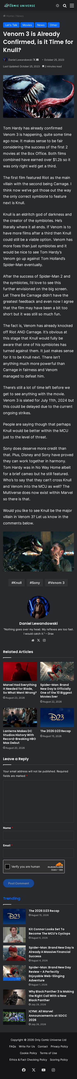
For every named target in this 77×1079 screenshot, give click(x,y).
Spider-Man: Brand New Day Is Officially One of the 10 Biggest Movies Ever (56, 691)
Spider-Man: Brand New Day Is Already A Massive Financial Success (51, 951)
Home (10, 16)
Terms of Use (48, 1053)
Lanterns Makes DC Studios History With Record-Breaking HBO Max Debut (19, 737)
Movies (27, 25)
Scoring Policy (59, 1059)
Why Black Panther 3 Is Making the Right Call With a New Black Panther (51, 995)
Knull (18, 583)
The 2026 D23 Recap (55, 731)
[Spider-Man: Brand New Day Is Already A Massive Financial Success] (14, 953)
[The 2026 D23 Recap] (57, 717)
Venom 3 (57, 583)
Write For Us (27, 1046)
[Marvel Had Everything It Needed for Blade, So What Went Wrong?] (20, 671)
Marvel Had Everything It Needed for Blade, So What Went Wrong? (20, 689)
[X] (38, 640)
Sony (36, 583)
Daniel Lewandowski (20, 59)
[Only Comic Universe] (19, 5)
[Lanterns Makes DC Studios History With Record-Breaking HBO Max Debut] (20, 717)
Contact (43, 1046)
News (20, 16)
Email (8, 845)
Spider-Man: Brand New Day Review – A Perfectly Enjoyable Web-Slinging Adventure (50, 973)
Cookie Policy (28, 1053)
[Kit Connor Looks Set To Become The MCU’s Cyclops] (14, 935)
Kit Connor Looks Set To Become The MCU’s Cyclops (49, 931)
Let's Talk (11, 25)
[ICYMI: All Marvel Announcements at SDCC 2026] (14, 1017)
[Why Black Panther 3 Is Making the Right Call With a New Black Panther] (14, 997)
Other (53, 25)
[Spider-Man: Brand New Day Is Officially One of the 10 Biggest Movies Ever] (57, 671)
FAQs (12, 1046)
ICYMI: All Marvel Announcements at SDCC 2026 (48, 1015)
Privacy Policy (59, 1046)
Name (8, 827)
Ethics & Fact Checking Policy (28, 1059)
